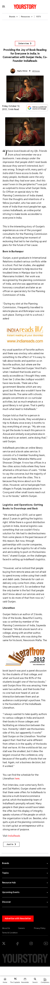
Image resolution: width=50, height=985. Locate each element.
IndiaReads (14, 835)
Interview (23, 43)
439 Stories (36, 71)
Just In (10, 844)
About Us (6, 928)
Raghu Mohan (22, 71)
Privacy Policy (39, 928)
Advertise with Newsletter (18, 918)
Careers (21, 928)
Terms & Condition (10, 932)
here (17, 778)
